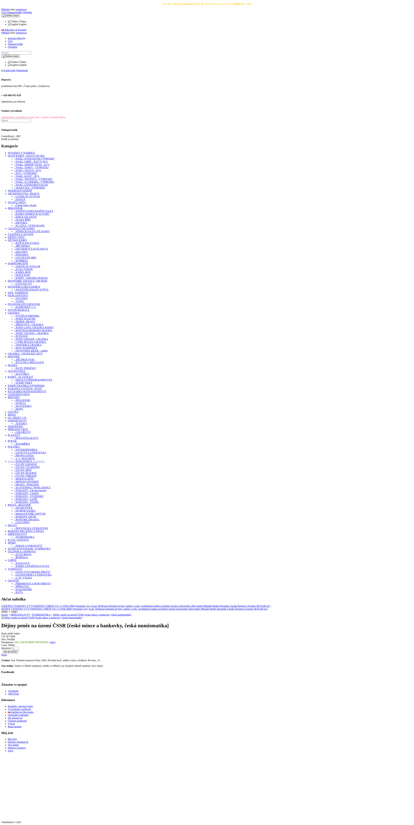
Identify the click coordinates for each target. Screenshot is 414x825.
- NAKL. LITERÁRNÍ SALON (31, 184)
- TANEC (19, 301)
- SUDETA (20, 403)
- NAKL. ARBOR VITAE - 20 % (31, 164)
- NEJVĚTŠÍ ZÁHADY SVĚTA (31, 289)
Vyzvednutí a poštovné (19, 709)
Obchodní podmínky (18, 715)
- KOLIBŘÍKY (22, 443)
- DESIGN (19, 199)
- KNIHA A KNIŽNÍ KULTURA (31, 566)
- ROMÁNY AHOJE (25, 516)
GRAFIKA (14, 313)
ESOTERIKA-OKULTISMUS (24, 286)
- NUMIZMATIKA (24, 537)
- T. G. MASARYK (24, 458)
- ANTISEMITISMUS (26, 449)
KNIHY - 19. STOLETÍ (20, 377)
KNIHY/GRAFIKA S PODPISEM (26, 385)
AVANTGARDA (17, 202)
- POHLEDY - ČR (30, 490)
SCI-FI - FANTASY (18, 540)
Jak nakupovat (15, 718)
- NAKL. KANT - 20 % (26, 176)
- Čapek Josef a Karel (25, 205)
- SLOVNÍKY (21, 374)
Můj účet (12, 739)
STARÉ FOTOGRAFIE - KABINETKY (29, 548)
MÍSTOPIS (14, 397)
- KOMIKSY (21, 260)
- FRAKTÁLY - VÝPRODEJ (29, 187)
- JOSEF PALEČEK (25, 318)
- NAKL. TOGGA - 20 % (27, 170)
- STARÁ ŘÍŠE (22, 219)
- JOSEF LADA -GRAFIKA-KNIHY (34, 327)
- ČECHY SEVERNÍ (25, 473)
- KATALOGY (22, 563)
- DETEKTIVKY (23, 508)
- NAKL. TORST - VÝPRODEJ (31, 167)
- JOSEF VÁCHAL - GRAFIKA (31, 333)
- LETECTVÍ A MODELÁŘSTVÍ (32, 572)
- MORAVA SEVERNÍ (26, 481)
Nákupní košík (14, 12)
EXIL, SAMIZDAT (18, 292)
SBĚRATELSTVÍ (17, 534)
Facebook (13, 691)
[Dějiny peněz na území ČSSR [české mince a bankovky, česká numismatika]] (41, 617)
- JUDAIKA (20, 423)
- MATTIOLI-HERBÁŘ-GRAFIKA (33, 330)
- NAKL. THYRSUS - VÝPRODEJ (33, 179)
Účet (3, 12)
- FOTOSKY (21, 298)
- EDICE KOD (22, 275)
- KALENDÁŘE (23, 589)
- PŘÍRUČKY (21, 586)
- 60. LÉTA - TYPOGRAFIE (29, 225)
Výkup (11, 723)
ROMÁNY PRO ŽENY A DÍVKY (26, 531)
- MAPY (18, 409)
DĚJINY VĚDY (16, 237)
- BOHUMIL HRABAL (26, 519)
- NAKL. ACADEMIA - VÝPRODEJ (34, 182)
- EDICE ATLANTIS (25, 217)
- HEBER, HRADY (24, 321)
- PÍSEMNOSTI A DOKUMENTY (32, 583)
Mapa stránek (15, 726)
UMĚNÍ (12, 560)
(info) (52, 642)
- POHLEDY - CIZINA (26, 493)
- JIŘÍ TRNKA (22, 246)
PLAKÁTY (14, 435)
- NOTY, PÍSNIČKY (25, 368)
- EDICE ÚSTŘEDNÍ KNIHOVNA (33, 379)
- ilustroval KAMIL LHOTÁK (30, 513)
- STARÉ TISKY (23, 382)
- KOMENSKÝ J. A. (25, 307)
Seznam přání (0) (16, 38)
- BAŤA (18, 592)
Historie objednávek (18, 742)
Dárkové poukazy (17, 747)
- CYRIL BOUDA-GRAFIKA (30, 342)
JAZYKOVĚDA (17, 371)
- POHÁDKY (21, 254)
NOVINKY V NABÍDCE (21, 152)
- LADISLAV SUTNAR (27, 196)
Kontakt (22, 29)
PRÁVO (12, 525)
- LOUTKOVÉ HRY (25, 257)
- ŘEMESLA (21, 557)
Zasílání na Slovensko (21, 712)
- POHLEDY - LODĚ (25, 499)
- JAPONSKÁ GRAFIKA (28, 345)
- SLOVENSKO (23, 406)
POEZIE (12, 441)
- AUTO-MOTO (23, 554)
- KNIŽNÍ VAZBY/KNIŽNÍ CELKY (34, 211)
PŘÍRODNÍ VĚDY (18, 429)
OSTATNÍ (13, 580)
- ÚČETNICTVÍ (23, 283)
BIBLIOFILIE (15, 208)
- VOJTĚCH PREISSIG (26, 315)
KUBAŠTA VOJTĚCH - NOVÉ (25, 388)
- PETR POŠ (21, 336)
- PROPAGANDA (24, 455)
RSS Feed (13, 693)
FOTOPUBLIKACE (19, 310)
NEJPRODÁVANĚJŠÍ (20, 190)
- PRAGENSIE (22, 400)
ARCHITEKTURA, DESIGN (23, 193)
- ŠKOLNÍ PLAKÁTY (26, 438)
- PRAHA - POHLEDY (26, 484)
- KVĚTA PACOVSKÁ (26, 243)
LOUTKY (13, 411)
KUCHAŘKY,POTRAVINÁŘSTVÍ (27, 391)
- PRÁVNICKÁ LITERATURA (31, 528)
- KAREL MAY (22, 272)
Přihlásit (5, 9)
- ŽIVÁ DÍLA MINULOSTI (29, 362)
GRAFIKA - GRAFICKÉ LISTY (25, 353)
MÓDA (12, 414)
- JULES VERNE (23, 269)
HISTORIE (14, 356)
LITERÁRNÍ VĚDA (19, 394)
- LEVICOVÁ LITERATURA (30, 452)
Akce (10, 750)
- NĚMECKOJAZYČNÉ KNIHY (32, 231)
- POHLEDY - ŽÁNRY (26, 502)
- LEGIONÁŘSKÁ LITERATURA (33, 574)
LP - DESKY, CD (17, 417)
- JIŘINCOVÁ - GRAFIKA (29, 324)
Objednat (27, 12)
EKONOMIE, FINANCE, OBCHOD (27, 281)
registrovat (21, 9)
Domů (4, 614)
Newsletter (13, 745)
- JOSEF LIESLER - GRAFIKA (31, 339)
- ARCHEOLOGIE (24, 359)
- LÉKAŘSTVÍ (22, 432)
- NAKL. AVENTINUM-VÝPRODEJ (34, 158)
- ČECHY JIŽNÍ (22, 470)
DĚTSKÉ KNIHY (17, 240)
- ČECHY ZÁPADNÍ (25, 464)
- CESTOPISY (22, 522)
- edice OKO (20, 251)
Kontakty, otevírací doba (20, 706)
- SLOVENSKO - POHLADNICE (32, 487)
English (22, 24)
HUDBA (12, 365)
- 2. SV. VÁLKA (23, 577)
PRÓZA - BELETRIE (19, 505)
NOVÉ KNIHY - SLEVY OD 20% (26, 155)
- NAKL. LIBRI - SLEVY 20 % (31, 161)
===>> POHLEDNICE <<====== (26, 461)
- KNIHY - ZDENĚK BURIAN (31, 278)
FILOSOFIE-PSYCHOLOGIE (24, 304)
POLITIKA (14, 446)
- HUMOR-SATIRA (25, 510)
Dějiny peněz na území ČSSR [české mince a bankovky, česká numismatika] (92, 614)
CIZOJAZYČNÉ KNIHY (21, 228)
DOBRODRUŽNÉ (18, 263)
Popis (4, 654)
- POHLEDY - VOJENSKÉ (29, 496)
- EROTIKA (20, 222)
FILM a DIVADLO (18, 295)
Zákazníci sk (10, 29)
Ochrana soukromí (17, 720)
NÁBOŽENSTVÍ (17, 420)
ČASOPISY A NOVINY (21, 234)
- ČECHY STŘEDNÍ (25, 476)
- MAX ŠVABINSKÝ (25, 347)
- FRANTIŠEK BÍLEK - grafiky (31, 350)
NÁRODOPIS (15, 426)
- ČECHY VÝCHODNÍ (26, 467)
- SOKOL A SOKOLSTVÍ (28, 545)
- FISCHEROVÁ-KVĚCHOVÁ (31, 249)
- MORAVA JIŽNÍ (23, 478)
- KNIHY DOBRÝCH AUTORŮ (31, 214)
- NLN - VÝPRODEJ (25, 173)
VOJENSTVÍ (15, 569)
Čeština (22, 21)
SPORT (12, 542)
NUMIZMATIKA (41, 614)
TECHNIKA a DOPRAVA (22, 551)
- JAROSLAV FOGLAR (27, 266)
